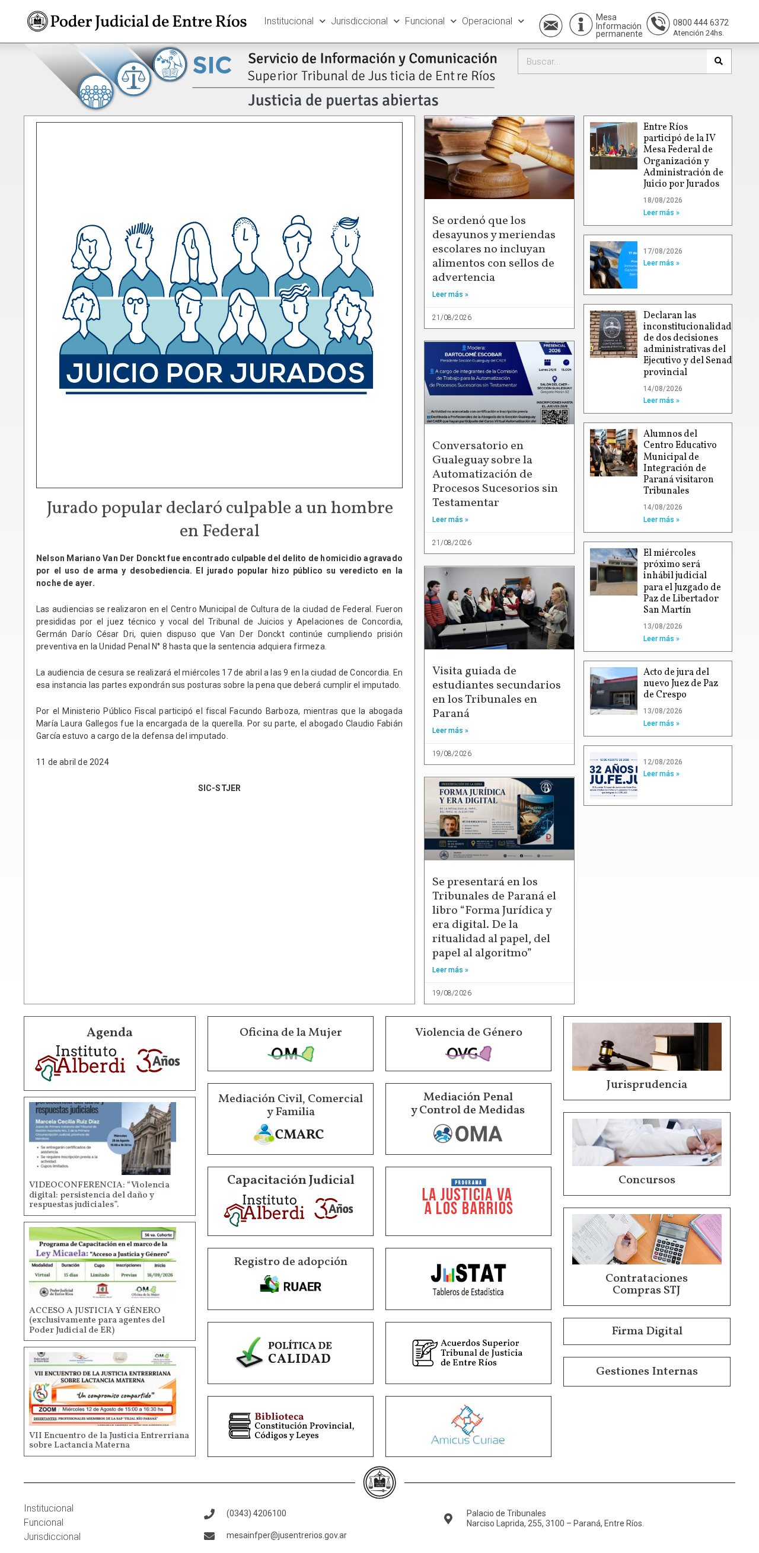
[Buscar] (719, 61)
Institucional (289, 21)
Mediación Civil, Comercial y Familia (290, 1105)
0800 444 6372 (701, 22)
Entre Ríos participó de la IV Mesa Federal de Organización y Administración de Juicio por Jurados (683, 156)
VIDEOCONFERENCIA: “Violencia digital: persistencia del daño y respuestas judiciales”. (99, 1195)
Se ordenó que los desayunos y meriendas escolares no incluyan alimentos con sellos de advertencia (494, 249)
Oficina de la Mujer (291, 1032)
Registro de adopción (290, 1262)
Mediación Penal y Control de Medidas (468, 1104)
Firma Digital (647, 1331)
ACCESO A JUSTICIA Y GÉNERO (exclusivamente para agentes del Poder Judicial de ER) (97, 1321)
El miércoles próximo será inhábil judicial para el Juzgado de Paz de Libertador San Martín (682, 582)
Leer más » (450, 294)
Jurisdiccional (359, 21)
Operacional (487, 21)
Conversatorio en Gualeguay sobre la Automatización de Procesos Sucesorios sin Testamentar (495, 474)
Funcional (425, 21)
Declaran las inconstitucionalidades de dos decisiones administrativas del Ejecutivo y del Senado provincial (692, 344)
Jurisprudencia (647, 1085)
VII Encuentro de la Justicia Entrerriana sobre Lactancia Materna (109, 1441)
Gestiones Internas (647, 1371)
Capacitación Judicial (291, 1180)
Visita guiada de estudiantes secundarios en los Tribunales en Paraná (496, 692)
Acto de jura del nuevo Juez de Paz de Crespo (680, 684)
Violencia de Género (468, 1032)
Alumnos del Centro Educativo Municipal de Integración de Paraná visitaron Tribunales (680, 463)
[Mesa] (581, 24)
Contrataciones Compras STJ (646, 1284)
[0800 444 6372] (658, 24)
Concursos (646, 1180)
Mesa (606, 17)
